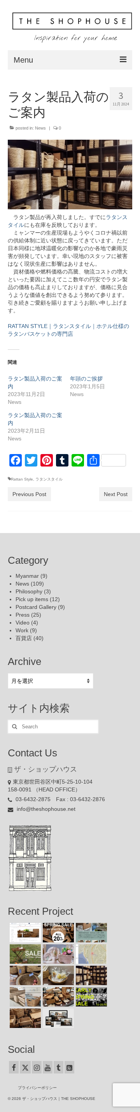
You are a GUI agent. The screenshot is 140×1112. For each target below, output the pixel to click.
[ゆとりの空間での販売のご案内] (24, 932)
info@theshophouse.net (45, 809)
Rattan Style (22, 479)
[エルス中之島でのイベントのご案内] (90, 932)
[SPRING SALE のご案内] (57, 932)
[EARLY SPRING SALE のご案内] (90, 997)
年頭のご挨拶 (86, 378)
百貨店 (24, 638)
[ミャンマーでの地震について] (90, 954)
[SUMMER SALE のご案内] (24, 954)
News (40, 128)
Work (22, 630)
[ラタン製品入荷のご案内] (90, 975)
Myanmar (27, 576)
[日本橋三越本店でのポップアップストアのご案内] (57, 997)
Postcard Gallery (36, 607)
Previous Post (29, 494)
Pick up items (32, 599)
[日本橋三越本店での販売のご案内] (57, 975)
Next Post (116, 494)
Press (23, 615)
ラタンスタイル (49, 479)
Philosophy (29, 591)
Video (23, 622)
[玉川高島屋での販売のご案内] (57, 954)
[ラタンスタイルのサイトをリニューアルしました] (57, 1018)
